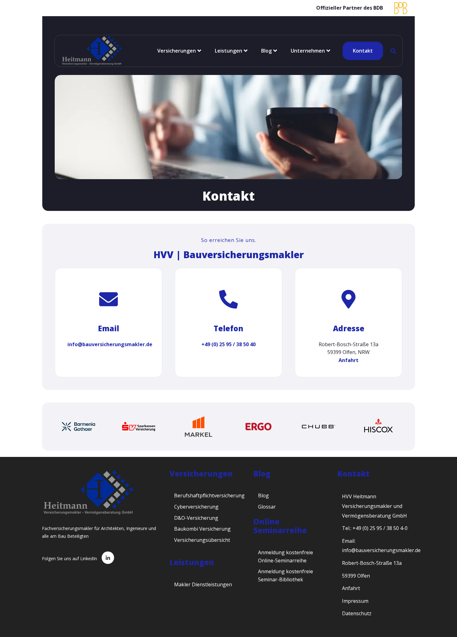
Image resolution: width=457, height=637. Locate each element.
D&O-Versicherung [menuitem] (196, 517)
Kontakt (363, 50)
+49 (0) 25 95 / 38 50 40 (228, 344)
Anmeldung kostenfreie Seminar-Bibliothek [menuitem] (285, 575)
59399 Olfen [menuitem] (356, 575)
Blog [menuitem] (263, 495)
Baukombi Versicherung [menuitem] (202, 528)
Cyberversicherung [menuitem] (196, 506)
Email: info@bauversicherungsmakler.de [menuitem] (381, 545)
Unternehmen (308, 50)
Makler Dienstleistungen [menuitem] (203, 584)
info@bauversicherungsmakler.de (109, 344)
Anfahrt (348, 360)
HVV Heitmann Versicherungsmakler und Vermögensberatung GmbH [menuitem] (374, 506)
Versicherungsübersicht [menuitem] (202, 540)
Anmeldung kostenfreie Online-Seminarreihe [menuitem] (285, 556)
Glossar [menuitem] (267, 506)
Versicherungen (176, 50)
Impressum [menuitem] (355, 600)
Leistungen (228, 50)
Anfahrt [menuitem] (351, 588)
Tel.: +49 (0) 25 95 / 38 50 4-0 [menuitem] (375, 528)
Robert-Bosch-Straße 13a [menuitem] (372, 563)
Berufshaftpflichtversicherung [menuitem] (209, 495)
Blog (266, 50)
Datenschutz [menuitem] (357, 613)
